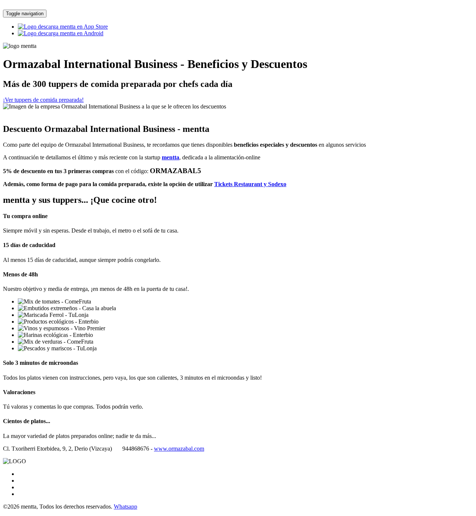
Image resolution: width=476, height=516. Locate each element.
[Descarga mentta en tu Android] (60, 33)
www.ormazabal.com (179, 448)
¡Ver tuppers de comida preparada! (43, 100)
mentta (170, 157)
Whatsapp (125, 506)
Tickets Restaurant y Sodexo (250, 184)
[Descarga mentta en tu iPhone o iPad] (63, 26)
